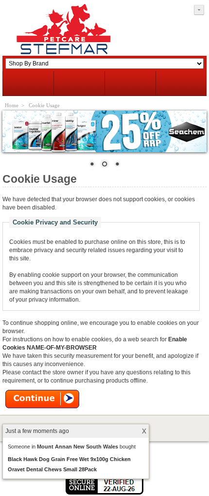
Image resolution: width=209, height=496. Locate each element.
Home (11, 105)
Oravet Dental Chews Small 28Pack (52, 469)
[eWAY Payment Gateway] (104, 493)
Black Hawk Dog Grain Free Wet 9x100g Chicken (69, 459)
